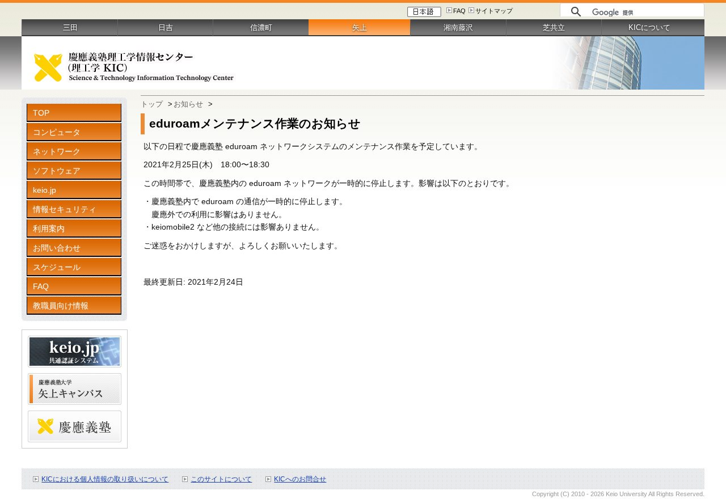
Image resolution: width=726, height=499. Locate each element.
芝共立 (554, 27)
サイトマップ (494, 10)
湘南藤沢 (458, 27)
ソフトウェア (57, 170)
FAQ (459, 10)
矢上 (359, 27)
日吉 (165, 27)
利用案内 (49, 228)
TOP (41, 112)
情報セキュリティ (64, 209)
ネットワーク (57, 151)
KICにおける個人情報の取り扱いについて (104, 479)
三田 (70, 27)
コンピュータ (57, 132)
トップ (152, 104)
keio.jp (44, 189)
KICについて (649, 27)
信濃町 (261, 27)
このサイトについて (221, 479)
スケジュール (57, 267)
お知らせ (188, 104)
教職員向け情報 (60, 305)
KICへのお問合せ (300, 479)
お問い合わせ (57, 247)
